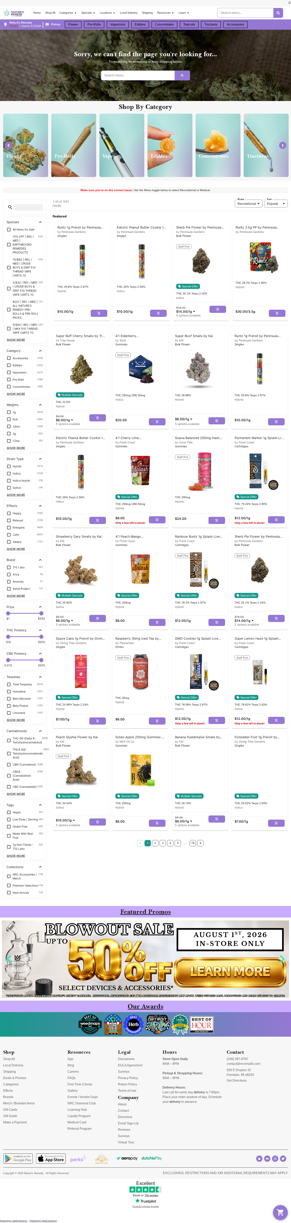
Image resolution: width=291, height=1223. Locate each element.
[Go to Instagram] (275, 1158)
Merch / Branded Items (19, 1103)
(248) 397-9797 (237, 1059)
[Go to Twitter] (283, 1158)
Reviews (124, 1129)
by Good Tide (184, 442)
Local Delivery (129, 12)
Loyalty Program (79, 1116)
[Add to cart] (99, 313)
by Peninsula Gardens (71, 231)
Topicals (189, 24)
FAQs (71, 1078)
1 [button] (147, 843)
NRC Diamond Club (82, 1103)
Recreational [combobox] (247, 204)
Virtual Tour (126, 1142)
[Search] (278, 13)
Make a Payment (15, 1122)
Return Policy (127, 1084)
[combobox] (186, 309)
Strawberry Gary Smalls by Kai (79, 536)
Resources (164, 12)
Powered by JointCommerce (13, 1221)
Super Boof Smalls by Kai (194, 336)
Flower (73, 24)
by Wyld (120, 340)
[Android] (267, 1158)
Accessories (235, 24)
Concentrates (164, 24)
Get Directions (237, 1080)
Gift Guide (10, 1116)
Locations (106, 12)
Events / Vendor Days (83, 1097)
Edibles (140, 24)
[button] (32, 24)
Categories (66, 12)
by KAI (179, 340)
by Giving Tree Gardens (71, 643)
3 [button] (163, 843)
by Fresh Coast (125, 442)
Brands (8, 1097)
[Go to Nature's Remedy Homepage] (13, 13)
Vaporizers (117, 24)
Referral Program (80, 1128)
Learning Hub (77, 1109)
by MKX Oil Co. (125, 741)
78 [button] (193, 843)
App (70, 1059)
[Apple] (259, 1158)
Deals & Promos (14, 1078)
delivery (199, 1092)
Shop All (50, 12)
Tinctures (210, 24)
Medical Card (77, 1122)
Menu (241, 199)
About (122, 1104)
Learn (182, 12)
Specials (86, 12)
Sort (269, 199)
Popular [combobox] (272, 204)
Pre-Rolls (94, 24)
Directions (125, 1117)
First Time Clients (80, 1084)
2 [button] (155, 843)
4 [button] (170, 843)
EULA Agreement (130, 1065)
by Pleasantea (124, 643)
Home (37, 12)
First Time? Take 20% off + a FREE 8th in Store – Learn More (244, 3)
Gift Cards (10, 1109)
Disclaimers (126, 1059)
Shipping (147, 12)
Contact (123, 1110)
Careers (73, 1071)
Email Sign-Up (128, 1123)
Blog (71, 1065)
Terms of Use (127, 1090)
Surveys (123, 1071)
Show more (16, 339)
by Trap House (65, 340)
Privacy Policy (128, 1078)
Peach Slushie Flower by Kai (77, 737)
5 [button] (178, 843)
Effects (8, 1090)
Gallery (73, 1090)
